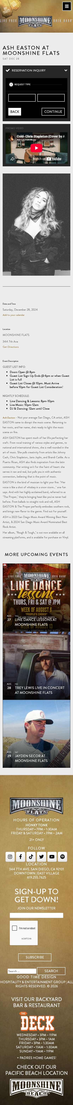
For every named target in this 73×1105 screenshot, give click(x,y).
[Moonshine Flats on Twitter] (41, 857)
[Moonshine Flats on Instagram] (10, 857)
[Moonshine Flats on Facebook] (20, 857)
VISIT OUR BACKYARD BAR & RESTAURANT (36, 1002)
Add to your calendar (14, 315)
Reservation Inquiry (29, 70)
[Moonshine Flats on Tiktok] (31, 857)
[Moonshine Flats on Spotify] (62, 857)
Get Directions (11, 347)
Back (14, 111)
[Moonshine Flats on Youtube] (52, 857)
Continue (53, 111)
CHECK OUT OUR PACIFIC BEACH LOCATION (36, 1070)
